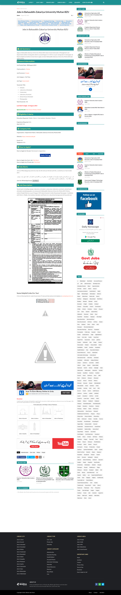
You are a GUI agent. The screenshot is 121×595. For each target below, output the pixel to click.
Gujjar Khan (80, 339)
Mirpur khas (80, 416)
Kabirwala (79, 367)
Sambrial (94, 459)
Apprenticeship (95, 286)
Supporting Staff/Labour (97, 475)
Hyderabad (94, 352)
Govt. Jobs (32, 452)
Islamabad (96, 357)
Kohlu (97, 385)
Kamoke (79, 373)
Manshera (91, 406)
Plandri (89, 444)
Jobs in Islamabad (21, 544)
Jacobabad (79, 360)
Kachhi (85, 367)
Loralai (96, 396)
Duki (98, 324)
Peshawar (90, 441)
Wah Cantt (84, 495)
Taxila (94, 485)
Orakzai (89, 436)
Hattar (100, 344)
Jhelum (88, 365)
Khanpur (79, 380)
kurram (79, 390)
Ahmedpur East (96, 283)
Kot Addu (79, 388)
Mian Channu (89, 411)
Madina (92, 398)
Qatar (96, 449)
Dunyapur (79, 327)
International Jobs (81, 357)
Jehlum (79, 365)
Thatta (78, 490)
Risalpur (93, 454)
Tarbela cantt (80, 485)
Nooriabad (93, 431)
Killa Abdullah (97, 383)
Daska (91, 314)
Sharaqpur (79, 467)
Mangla (79, 406)
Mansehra (85, 406)
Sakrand (79, 459)
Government (25, 81)
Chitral (95, 309)
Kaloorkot (95, 370)
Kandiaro (91, 373)
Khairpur (90, 378)
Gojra (78, 337)
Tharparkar (97, 487)
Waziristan (79, 498)
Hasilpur (87, 344)
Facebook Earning (49, 21)
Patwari (84, 441)
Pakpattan (79, 439)
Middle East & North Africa (83, 413)
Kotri (94, 388)
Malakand (90, 401)
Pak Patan (95, 436)
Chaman (79, 306)
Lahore (89, 390)
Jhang (84, 365)
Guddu (90, 337)
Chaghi (85, 304)
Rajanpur (99, 452)
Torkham (79, 493)
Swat (83, 477)
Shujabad (91, 470)
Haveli (86, 347)
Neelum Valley (88, 429)
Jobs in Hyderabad (21, 551)
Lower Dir (79, 398)
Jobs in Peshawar (21, 561)
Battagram (85, 298)
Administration (23, 8)
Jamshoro (85, 362)
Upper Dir (100, 493)
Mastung (79, 408)
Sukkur (84, 475)
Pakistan (101, 436)
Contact (79, 562)
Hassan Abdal (94, 344)
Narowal (95, 424)
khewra (95, 380)
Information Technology (82, 355)
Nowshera (97, 434)
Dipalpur (83, 324)
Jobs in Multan (20, 549)
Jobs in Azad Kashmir (82, 549)
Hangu (95, 342)
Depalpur (93, 316)
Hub (87, 350)
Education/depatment (88, 327)
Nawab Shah (97, 426)
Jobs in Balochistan (81, 547)
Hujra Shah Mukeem (94, 350)
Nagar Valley (80, 424)
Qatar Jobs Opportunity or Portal (29, 25)
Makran (84, 401)
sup (88, 475)
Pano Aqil (91, 439)
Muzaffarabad (87, 421)
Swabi (78, 477)
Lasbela (90, 393)
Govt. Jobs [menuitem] (39, 2)
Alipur (89, 286)
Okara (84, 436)
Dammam (86, 314)
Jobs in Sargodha (21, 559)
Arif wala (79, 288)
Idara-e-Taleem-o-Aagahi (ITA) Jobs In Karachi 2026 (94, 115)
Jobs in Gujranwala (21, 566)
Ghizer (99, 332)
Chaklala (90, 304)
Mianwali (96, 411)
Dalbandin (79, 314)
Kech (78, 378)
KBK (99, 375)
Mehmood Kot (80, 411)
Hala (90, 342)
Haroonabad (80, 344)
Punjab (27, 73)
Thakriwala (86, 487)
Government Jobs (36, 21)
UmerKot (94, 493)
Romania (84, 457)
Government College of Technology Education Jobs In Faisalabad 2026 (65, 478)
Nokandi (87, 431)
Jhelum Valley (95, 365)
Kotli (90, 388)
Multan (28, 69)
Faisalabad (96, 329)
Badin (99, 291)
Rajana (93, 452)
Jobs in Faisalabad (21, 547)
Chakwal (96, 304)
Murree (101, 418)
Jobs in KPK (80, 544)
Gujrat (93, 339)
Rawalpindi (86, 454)
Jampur (79, 362)
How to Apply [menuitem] (86, 2)
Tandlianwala (100, 477)
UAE (89, 493)
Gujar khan (96, 337)
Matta (89, 408)
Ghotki (78, 334)
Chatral (91, 306)
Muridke (95, 418)
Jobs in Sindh (80, 542)
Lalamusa (79, 393)
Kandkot (97, 373)
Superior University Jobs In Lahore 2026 (25, 478)
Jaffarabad (86, 360)
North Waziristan (89, 434)
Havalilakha (79, 347)
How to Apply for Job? (82, 572)
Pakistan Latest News (30, 23)
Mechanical (95, 408)
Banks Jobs (92, 296)
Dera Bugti (99, 316)
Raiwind (88, 452)
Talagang (88, 477)
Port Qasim (79, 447)
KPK (94, 153)
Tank (91, 482)
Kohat (86, 385)
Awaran (95, 288)
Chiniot (84, 309)
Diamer (100, 321)
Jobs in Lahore (20, 539)
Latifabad (96, 393)
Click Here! (36, 160)
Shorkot (85, 470)
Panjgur (85, 439)
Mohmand (84, 418)
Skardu (83, 472)
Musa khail (79, 421)
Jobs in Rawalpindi (21, 554)
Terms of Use (80, 567)
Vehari (78, 495)
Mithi (78, 418)
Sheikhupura (92, 467)
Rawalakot (79, 454)
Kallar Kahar (80, 370)
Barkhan (79, 298)
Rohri (78, 457)
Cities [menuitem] (70, 2)
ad (78, 283)
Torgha (92, 490)
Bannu (97, 296)
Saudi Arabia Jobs (43, 23)
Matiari (84, 408)
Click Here (51, 299)
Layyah (79, 396)
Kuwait (84, 390)
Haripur (100, 342)
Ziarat (89, 498)
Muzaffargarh (95, 421)
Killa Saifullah (80, 385)
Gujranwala (87, 339)
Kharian (90, 380)
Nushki (79, 436)
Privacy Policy (80, 565)
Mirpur (98, 413)
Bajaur (78, 296)
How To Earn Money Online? (33, 109)
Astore (84, 288)
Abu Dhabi (89, 281)
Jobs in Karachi (20, 542)
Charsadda (85, 306)
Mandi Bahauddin (87, 403)
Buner (95, 301)
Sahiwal (96, 457)
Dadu (82, 311)
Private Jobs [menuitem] (50, 2)
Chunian (101, 309)
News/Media (80, 431)
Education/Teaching (81, 329)
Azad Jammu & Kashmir (82, 291)
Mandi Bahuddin (96, 403)
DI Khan (95, 321)
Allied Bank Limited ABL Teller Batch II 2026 (94, 108)
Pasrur (101, 439)
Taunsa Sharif (88, 485)
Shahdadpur (87, 464)
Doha (88, 324)
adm (81, 283)
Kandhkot (85, 373)
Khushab (79, 383)
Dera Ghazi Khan (81, 319)
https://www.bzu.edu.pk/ (28, 136)
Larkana (85, 393)
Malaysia (79, 403)
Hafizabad (85, 342)
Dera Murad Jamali (81, 321)
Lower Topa (86, 398)
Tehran (99, 485)
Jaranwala (91, 362)
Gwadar (79, 342)
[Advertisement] (45, 395)
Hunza (88, 352)
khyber (90, 383)
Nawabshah (80, 429)
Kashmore (89, 375)
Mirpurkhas (96, 416)
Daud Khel (79, 316)
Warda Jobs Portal (30, 592)
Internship (89, 357)
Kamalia (100, 370)
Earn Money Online (23, 21)
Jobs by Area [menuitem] (61, 2)
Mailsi (97, 398)
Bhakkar (79, 301)
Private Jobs (92, 447)
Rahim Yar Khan (80, 452)
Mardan (97, 406)
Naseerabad (80, 426)
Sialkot (96, 470)
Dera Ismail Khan (90, 319)
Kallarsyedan (87, 370)
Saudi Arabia (97, 462)
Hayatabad (97, 347)
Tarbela (95, 482)
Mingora (93, 413)
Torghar (97, 490)
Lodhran (91, 396)
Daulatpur (86, 316)
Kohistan (92, 385)
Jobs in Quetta (20, 564)
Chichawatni (98, 306)
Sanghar (79, 462)
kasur (95, 375)
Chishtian (90, 309)
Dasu (96, 314)
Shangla (99, 464)
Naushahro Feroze (89, 426)
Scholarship (80, 464)
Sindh (87, 153)
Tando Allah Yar (80, 480)
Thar (92, 487)
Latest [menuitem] (31, 2)
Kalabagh (96, 367)
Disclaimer (79, 569)
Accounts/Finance (98, 281)
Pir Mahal (79, 444)
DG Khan (90, 321)
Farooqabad (80, 332)
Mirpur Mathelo (88, 416)
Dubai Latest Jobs (34, 22)
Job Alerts (79, 560)
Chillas (78, 309)
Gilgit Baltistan (98, 334)
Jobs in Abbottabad (21, 573)
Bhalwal (85, 301)
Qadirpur (79, 449)
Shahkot (94, 464)
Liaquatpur (85, 396)
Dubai (93, 324)
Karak (84, 375)
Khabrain (84, 378)
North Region (80, 434)
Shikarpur (79, 470)
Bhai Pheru (99, 298)
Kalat (101, 367)
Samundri (101, 459)
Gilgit (92, 334)
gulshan (98, 339)
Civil (78, 311)
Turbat (84, 493)
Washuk (90, 495)
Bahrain (99, 293)
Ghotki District (85, 334)
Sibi (101, 470)
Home (18, 8)
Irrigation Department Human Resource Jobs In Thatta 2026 (92, 27)
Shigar (98, 467)
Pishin (85, 444)
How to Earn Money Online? (49, 25)
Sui (97, 472)
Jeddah (97, 362)
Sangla (84, 462)
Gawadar (93, 332)
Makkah (79, 401)
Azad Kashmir (93, 291)
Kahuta (90, 367)
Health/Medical (80, 350)
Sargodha (90, 462)
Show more (71, 462)
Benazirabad (92, 298)
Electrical (90, 329)
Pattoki (79, 441)
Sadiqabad (90, 457)
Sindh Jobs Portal (66, 23)
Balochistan (84, 296)
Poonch (95, 444)
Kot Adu (85, 388)
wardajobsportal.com (67, 296)
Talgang (93, 477)
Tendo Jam (79, 487)
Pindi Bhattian (97, 441)
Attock (89, 288)
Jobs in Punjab (55, 23)
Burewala (79, 304)
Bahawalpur (92, 293)
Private (85, 447)
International (93, 355)
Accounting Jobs (64, 25)
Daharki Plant (94, 311)
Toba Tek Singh (85, 490)
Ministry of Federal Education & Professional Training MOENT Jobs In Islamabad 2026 (45, 479)
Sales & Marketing (87, 459)
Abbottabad (82, 281)
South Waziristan (90, 472)
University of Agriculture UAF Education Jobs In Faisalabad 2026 (93, 13)
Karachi (79, 375)
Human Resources (81, 352)
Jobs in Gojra (20, 569)
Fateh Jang (87, 332)
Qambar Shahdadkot (88, 449)
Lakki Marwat (96, 390)
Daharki (87, 311)
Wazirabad (96, 495)
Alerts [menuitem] (78, 2)
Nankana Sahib (88, 424)
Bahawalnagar (85, 293)
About (78, 557)
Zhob (85, 498)
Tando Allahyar (89, 480)
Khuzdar (85, 383)
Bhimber (90, 301)
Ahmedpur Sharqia (81, 286)
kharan (84, 380)
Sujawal (79, 475)
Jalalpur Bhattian (94, 360)
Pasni (96, 439)
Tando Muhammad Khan (82, 482)
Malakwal (97, 401)
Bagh (78, 293)
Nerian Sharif (95, 429)
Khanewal (96, 378)
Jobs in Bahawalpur (21, 571)
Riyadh (98, 454)
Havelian (91, 347)
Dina (78, 324)
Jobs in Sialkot (20, 556)
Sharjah (85, 467)
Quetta (100, 449)
